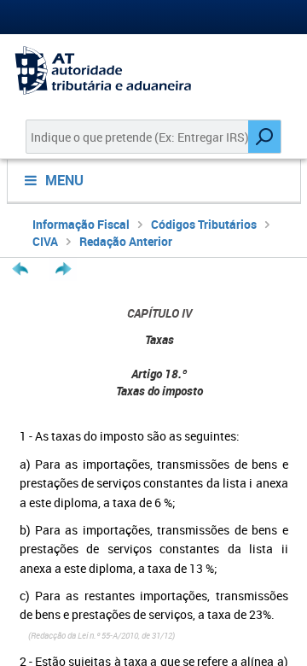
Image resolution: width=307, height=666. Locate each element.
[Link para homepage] (153, 70)
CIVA (45, 241)
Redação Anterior (125, 241)
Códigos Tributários (204, 224)
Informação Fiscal (81, 224)
